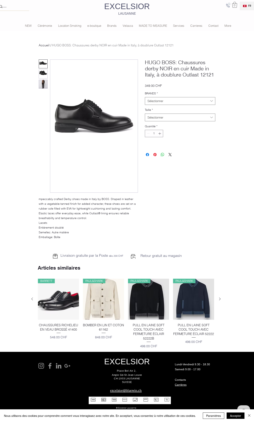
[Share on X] (170, 154)
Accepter (235, 416)
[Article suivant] (219, 299)
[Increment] (160, 133)
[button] (234, 5)
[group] (126, 313)
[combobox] (180, 101)
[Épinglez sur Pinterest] (155, 154)
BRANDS (151, 93)
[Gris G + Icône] (67, 366)
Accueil (44, 45)
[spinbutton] (154, 133)
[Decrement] (147, 133)
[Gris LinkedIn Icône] (59, 366)
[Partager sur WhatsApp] (162, 154)
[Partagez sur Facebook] (147, 154)
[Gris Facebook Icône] (50, 366)
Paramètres (213, 416)
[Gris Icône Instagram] (41, 366)
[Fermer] (249, 415)
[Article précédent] (32, 299)
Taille (149, 110)
